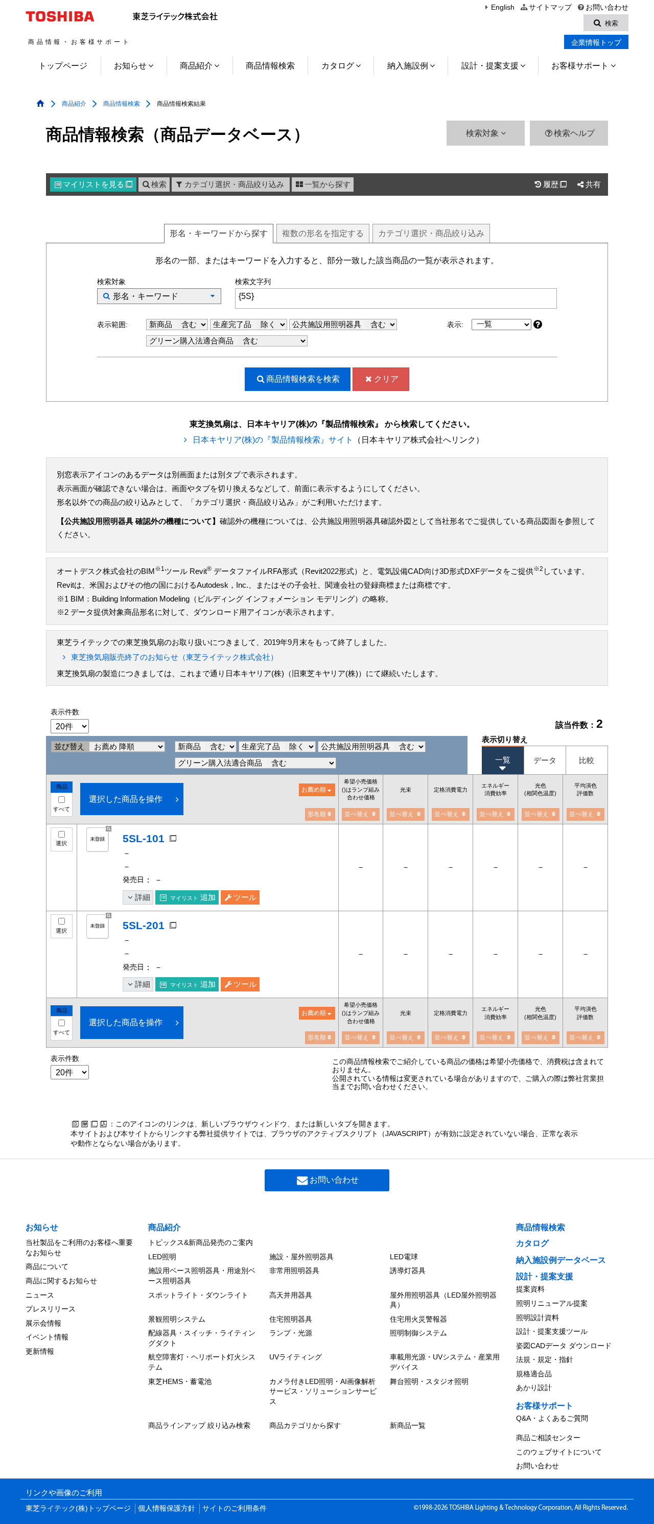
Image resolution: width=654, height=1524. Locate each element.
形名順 (317, 814)
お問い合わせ (607, 7)
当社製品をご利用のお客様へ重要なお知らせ (79, 1247)
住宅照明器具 (290, 1319)
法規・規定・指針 (544, 1359)
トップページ (62, 65)
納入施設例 (407, 65)
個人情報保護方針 (166, 1508)
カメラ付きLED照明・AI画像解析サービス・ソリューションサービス (323, 1391)
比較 (586, 760)
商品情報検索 (270, 65)
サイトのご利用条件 (234, 1508)
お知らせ (130, 65)
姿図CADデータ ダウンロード (564, 1346)
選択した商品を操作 (125, 799)
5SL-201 (144, 925)
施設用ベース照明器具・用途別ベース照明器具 (201, 1275)
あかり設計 (534, 1387)
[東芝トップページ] (61, 16)
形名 (219, 233)
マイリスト (97, 184)
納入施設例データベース (561, 1260)
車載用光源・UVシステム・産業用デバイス (445, 1362)
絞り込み (431, 233)
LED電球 (404, 1257)
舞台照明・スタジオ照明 (429, 1381)
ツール (244, 897)
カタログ (337, 65)
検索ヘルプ (574, 133)
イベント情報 (47, 1337)
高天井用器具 (290, 1295)
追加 (193, 897)
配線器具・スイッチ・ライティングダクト (201, 1338)
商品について (47, 1266)
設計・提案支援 (490, 65)
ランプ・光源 (290, 1333)
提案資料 (530, 1289)
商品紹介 (196, 65)
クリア (386, 379)
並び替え (70, 747)
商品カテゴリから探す (305, 1425)
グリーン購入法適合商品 (192, 341)
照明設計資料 (537, 1317)
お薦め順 (313, 789)
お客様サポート (580, 65)
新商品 (161, 324)
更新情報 (40, 1351)
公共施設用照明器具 (327, 324)
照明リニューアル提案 (552, 1303)
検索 (159, 184)
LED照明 (162, 1257)
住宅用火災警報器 (418, 1319)
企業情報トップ (596, 42)
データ (544, 760)
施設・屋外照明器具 (301, 1257)
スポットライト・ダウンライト (198, 1295)
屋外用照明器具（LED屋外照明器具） (443, 1300)
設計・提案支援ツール (552, 1331)
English (503, 7)
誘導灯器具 (408, 1270)
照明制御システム (418, 1333)
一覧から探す (328, 184)
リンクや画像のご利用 (64, 1493)
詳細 (142, 897)
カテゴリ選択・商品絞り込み (234, 184)
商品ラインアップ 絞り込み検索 (199, 1425)
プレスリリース (51, 1309)
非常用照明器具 (294, 1270)
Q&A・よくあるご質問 (552, 1418)
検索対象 (483, 133)
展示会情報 (43, 1323)
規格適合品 (534, 1374)
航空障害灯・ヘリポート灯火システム (201, 1362)
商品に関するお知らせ (61, 1281)
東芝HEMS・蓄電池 (180, 1381)
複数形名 (323, 233)
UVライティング (295, 1357)
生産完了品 (233, 324)
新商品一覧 (408, 1425)
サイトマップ (550, 7)
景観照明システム (176, 1319)
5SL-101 (144, 838)
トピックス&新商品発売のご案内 (200, 1242)
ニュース (40, 1295)
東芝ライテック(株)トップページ (78, 1508)
